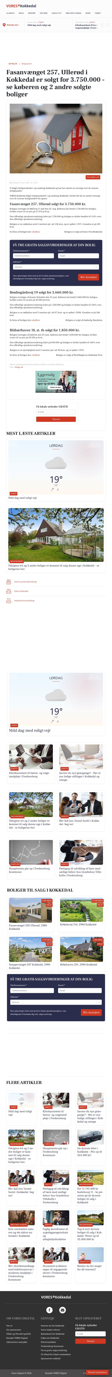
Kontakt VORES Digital (17, 1338)
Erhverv (32, 13)
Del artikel (91, 177)
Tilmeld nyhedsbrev (97, 1372)
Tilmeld (56, 419)
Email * (61, 250)
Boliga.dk (19, 367)
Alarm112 (10, 13)
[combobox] (14, 267)
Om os (9, 1325)
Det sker (43, 13)
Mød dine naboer (73, 13)
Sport (88, 13)
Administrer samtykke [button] (16, 1342)
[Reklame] (56, 382)
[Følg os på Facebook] (49, 1310)
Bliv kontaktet (88, 277)
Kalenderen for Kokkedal (52, 1334)
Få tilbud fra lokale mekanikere (56, 1354)
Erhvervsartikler (48, 1342)
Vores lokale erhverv (50, 1329)
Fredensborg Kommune (52, 1346)
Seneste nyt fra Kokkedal (52, 1325)
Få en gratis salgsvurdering (54, 1350)
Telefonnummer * (21, 250)
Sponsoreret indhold (50, 1358)
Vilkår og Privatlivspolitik (18, 1334)
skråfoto (36, 231)
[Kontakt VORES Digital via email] (62, 1310)
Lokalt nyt (56, 13)
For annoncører (13, 1329)
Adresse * (17, 262)
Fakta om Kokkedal (50, 1338)
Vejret (98, 13)
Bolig (21, 13)
